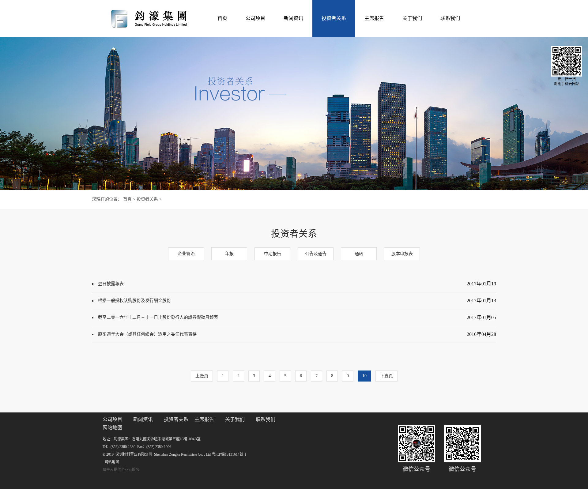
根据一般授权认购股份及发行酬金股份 (134, 300)
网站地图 (111, 462)
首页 (222, 18)
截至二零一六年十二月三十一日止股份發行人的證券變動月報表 (158, 317)
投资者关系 (147, 199)
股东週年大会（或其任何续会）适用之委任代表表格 (147, 334)
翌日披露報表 (111, 283)
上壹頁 (201, 376)
